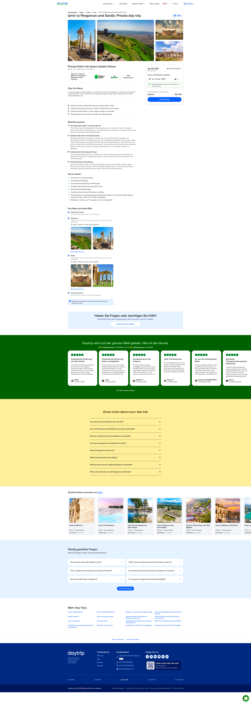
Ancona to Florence (74, 621)
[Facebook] (147, 656)
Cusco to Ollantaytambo (75, 612)
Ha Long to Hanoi (102, 621)
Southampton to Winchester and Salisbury (139, 625)
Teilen (179, 15)
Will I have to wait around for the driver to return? (150, 562)
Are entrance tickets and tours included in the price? (151, 571)
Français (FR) (151, 679)
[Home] (62, 3)
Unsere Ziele (123, 4)
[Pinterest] (159, 656)
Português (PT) (179, 679)
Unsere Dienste (107, 4)
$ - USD (174, 4)
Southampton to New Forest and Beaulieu (168, 625)
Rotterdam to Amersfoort (105, 625)
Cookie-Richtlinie (130, 688)
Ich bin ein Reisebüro (132, 639)
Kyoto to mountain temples (105, 616)
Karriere (100, 662)
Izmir (94, 12)
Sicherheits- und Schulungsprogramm (160, 688)
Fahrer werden (154, 4)
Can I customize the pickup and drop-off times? (91, 571)
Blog (98, 659)
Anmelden (189, 4)
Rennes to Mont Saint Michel (105, 612)
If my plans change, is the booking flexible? (147, 579)
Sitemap (100, 666)
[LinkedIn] (155, 656)
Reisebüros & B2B (137, 4)
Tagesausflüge (72, 12)
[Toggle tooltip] (155, 70)
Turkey (88, 12)
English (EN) (71, 679)
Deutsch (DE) (124, 679)
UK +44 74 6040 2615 (126, 665)
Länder (81, 12)
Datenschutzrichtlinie (143, 688)
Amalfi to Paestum (73, 616)
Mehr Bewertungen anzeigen (125, 390)
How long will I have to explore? (83, 579)
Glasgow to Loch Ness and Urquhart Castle (139, 612)
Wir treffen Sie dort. (93, 214)
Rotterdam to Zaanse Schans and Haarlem (168, 621)
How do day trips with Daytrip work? (86, 562)
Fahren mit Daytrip (117, 639)
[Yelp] (167, 656)
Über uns (100, 655)
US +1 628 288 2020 (126, 662)
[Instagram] (151, 656)
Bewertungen (128, 77)
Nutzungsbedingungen (118, 688)
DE (166, 4)
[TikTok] (163, 656)
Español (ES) (97, 679)
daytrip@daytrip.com (126, 669)
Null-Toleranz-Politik (177, 688)
